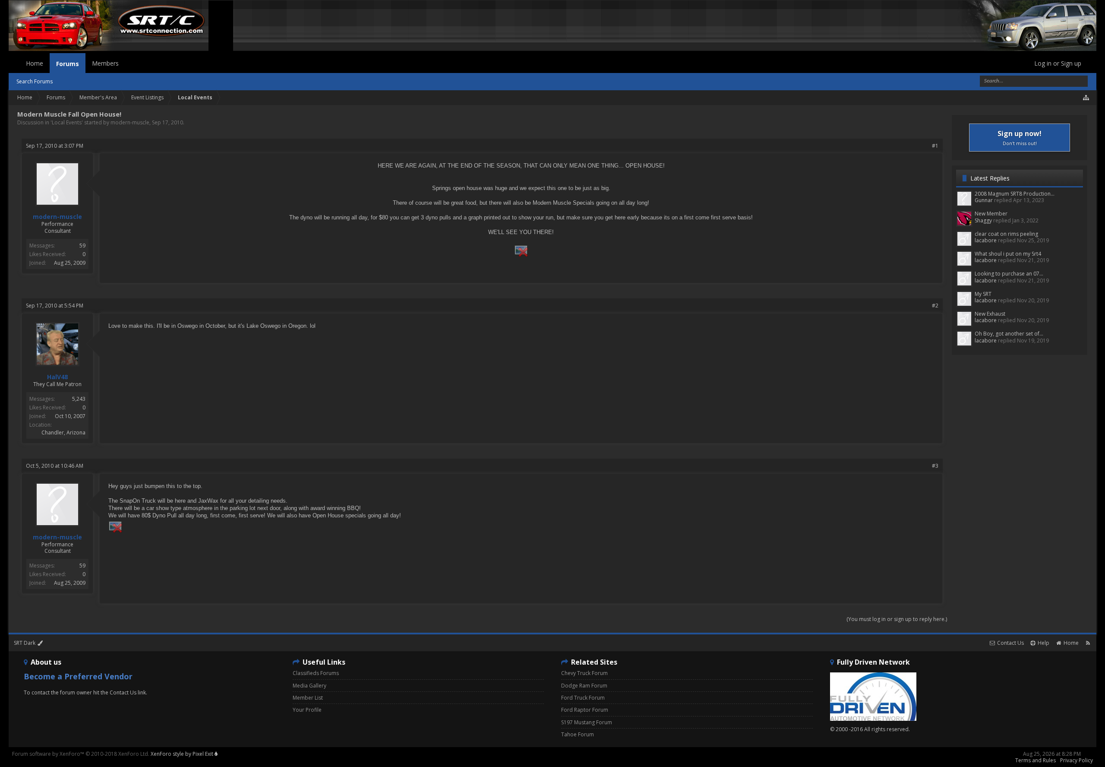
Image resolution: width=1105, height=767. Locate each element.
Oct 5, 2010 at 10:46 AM (54, 465)
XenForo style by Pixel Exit (183, 753)
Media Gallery (309, 685)
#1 (935, 145)
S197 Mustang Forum (586, 722)
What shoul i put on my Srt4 (1008, 253)
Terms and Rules (1035, 760)
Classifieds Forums (316, 673)
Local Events (67, 122)
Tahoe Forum (577, 734)
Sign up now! (1020, 137)
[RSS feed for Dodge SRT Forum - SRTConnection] (1088, 642)
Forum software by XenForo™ (80, 753)
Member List (308, 697)
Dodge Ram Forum (584, 685)
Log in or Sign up (1057, 63)
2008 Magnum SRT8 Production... (1014, 193)
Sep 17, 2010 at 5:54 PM (54, 305)
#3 (935, 465)
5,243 (78, 399)
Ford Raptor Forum (584, 709)
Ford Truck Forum (583, 697)
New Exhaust (990, 313)
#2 (935, 305)
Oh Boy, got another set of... (1009, 333)
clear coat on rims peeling (1006, 234)
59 (82, 245)
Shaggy (983, 220)
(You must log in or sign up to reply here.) (896, 619)
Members (105, 63)
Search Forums (34, 81)
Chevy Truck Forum (584, 673)
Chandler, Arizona (63, 432)
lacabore (986, 240)
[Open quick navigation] (1086, 97)
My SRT (983, 294)
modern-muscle (129, 122)
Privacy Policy (1076, 760)
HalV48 (57, 377)
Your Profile (307, 709)
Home (34, 63)
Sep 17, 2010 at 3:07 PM (54, 145)
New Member (991, 213)
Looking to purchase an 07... (1009, 273)
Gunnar (984, 200)
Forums (67, 64)
